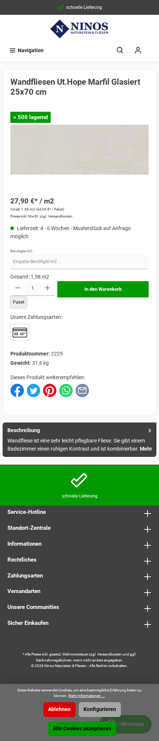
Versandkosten (109, 654)
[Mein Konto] (138, 50)
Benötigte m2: (21, 251)
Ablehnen (59, 709)
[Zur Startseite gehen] (79, 28)
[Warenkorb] (151, 47)
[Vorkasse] (19, 332)
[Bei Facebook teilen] (17, 390)
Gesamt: (20, 277)
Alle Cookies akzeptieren (82, 728)
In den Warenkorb (103, 289)
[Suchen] (120, 50)
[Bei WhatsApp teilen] (66, 390)
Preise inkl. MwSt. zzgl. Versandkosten (41, 216)
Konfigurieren (100, 709)
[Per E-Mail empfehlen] (82, 390)
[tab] (79, 439)
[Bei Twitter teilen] (33, 390)
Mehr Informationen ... (86, 696)
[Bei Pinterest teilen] (49, 390)
